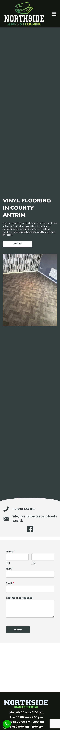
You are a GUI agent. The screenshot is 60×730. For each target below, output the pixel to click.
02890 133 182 (23, 509)
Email (10, 583)
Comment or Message (19, 597)
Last (33, 563)
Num (9, 568)
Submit (18, 629)
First (8, 563)
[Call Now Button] (7, 724)
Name (10, 551)
